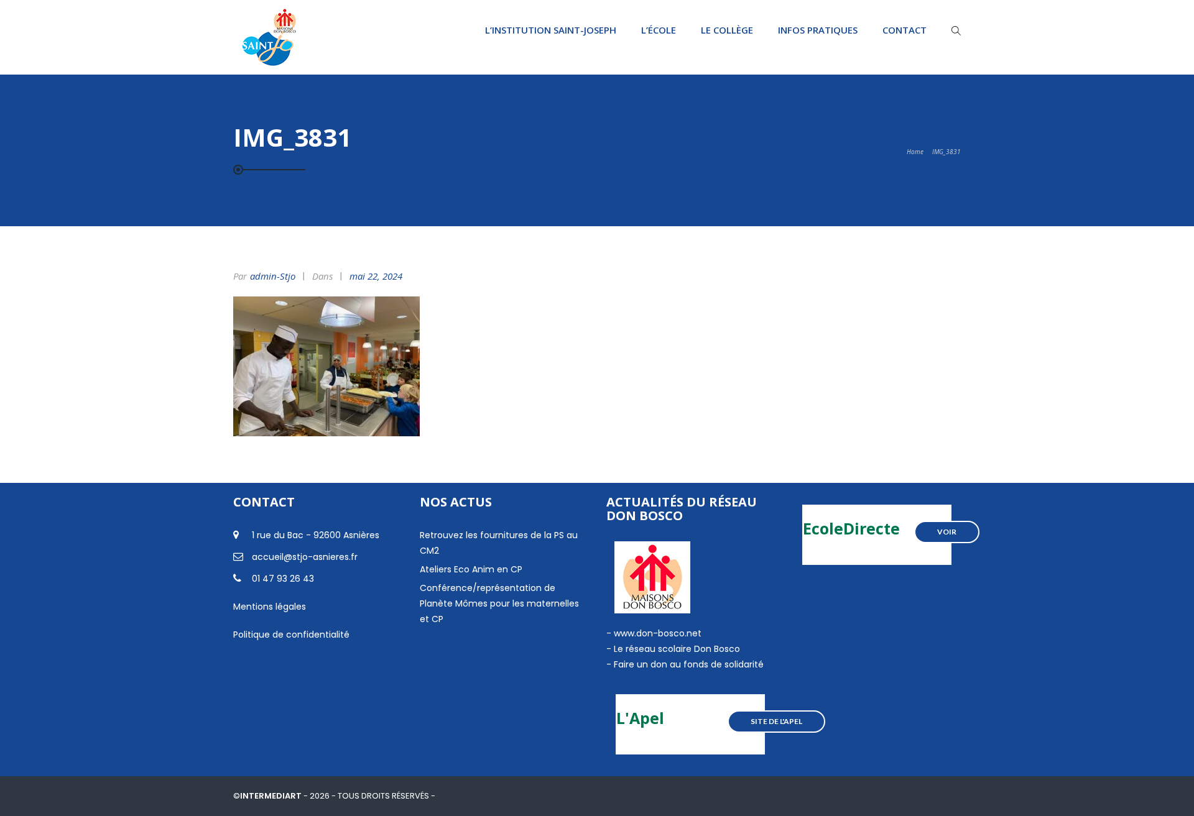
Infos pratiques (818, 30)
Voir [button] (946, 531)
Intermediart (271, 796)
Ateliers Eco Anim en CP (471, 569)
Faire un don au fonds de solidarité (689, 664)
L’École (658, 30)
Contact (904, 30)
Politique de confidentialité (291, 634)
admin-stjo (272, 276)
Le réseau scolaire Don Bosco (675, 649)
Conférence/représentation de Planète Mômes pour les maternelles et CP (499, 603)
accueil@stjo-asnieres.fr (305, 557)
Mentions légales (269, 606)
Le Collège (727, 30)
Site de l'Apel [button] (776, 721)
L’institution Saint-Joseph (550, 30)
